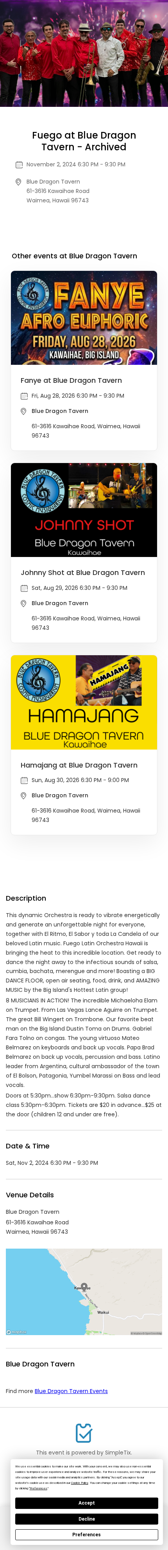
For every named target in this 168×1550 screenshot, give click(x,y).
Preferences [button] (38, 1488)
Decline (87, 1519)
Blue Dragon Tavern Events (71, 1391)
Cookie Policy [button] (79, 1483)
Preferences (86, 1534)
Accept (87, 1503)
